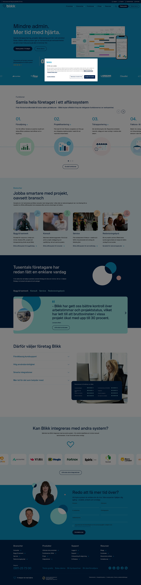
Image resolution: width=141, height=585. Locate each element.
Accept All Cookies (89, 76)
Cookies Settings (51, 76)
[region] (71, 69)
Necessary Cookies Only (76, 76)
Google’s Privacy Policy (52, 72)
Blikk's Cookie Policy (88, 71)
